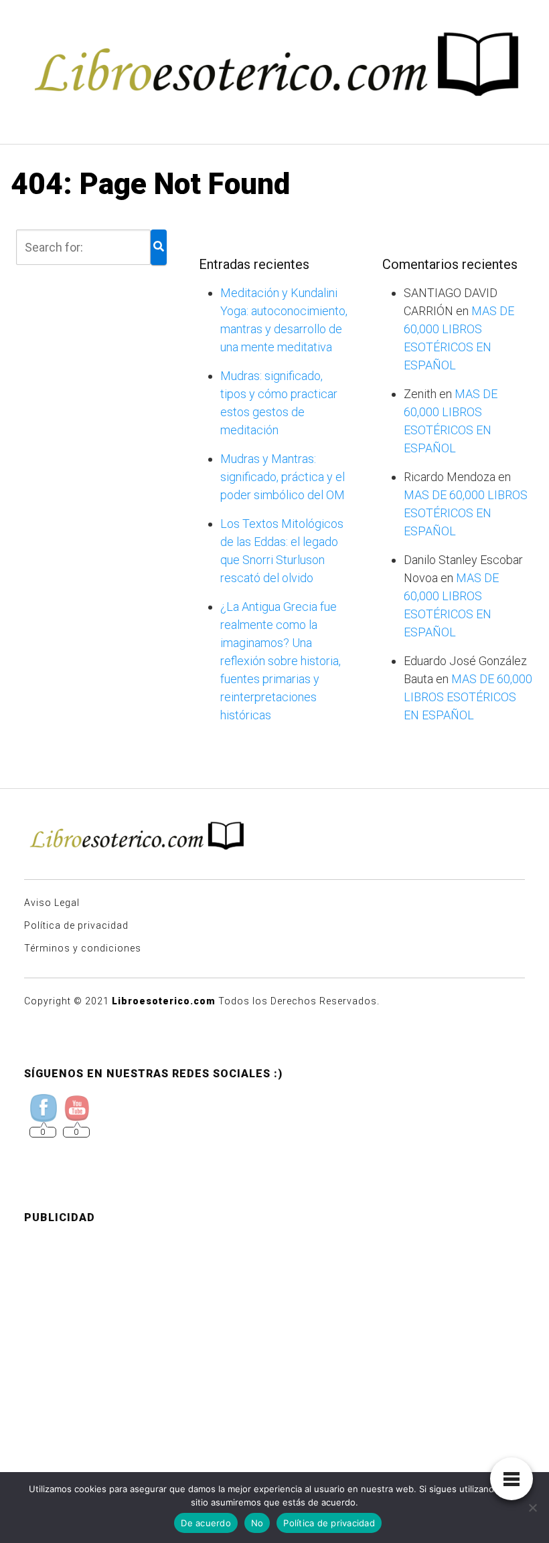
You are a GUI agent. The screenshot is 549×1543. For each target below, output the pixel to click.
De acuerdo (206, 1523)
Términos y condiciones (82, 948)
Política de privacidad (76, 925)
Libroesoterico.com (164, 1001)
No (257, 1523)
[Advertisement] (274, 1329)
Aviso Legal (52, 902)
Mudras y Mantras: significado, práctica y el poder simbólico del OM (282, 477)
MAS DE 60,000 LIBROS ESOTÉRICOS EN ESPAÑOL (466, 513)
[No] (532, 1507)
